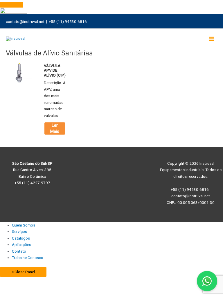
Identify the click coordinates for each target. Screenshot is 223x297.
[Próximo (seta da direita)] (35, 289)
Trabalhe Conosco (27, 257)
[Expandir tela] (35, 281)
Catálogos (21, 238)
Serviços (19, 231)
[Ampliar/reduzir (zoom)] (11, 281)
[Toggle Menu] (11, 5)
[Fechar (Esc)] (84, 281)
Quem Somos (23, 225)
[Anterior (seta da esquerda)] (11, 289)
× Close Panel (23, 271)
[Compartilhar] (59, 281)
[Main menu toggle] (211, 38)
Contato (19, 251)
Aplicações (21, 244)
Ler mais (54, 128)
